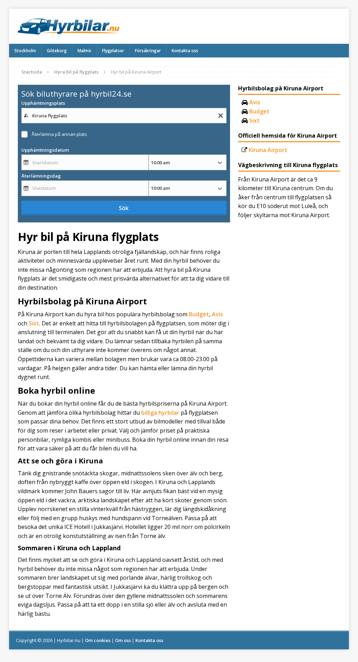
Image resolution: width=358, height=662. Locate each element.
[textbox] (124, 115)
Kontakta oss (185, 51)
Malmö (84, 51)
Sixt (34, 323)
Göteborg (57, 51)
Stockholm (25, 51)
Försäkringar (148, 51)
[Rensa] (220, 115)
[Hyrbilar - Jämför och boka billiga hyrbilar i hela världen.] (179, 26)
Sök (124, 208)
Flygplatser (113, 51)
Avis (217, 314)
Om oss (123, 640)
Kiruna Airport (268, 150)
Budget (199, 314)
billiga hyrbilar (160, 412)
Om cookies (97, 640)
